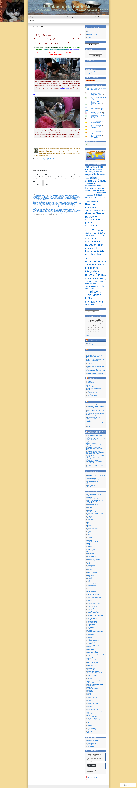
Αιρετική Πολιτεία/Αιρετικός (93, 572)
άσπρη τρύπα (90, 649)
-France (93, 202)
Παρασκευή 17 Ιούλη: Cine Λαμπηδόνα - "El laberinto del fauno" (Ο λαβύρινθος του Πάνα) (95, 459)
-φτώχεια (62, 195)
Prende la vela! (91, 382)
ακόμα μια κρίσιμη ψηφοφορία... (95, 417)
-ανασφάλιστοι (61, 197)
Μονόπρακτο (90, 394)
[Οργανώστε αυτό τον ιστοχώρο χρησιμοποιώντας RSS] (87, 340)
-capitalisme (94, 176)
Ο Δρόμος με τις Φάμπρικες (93, 605)
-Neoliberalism (72, 208)
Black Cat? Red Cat (92, 511)
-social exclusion (40, 211)
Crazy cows (90, 519)
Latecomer (89, 678)
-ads (87, 167)
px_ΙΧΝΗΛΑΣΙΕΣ (91, 700)
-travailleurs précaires (51, 213)
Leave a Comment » (41, 195)
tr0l (88, 723)
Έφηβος (89, 563)
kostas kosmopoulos (92, 675)
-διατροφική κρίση (49, 198)
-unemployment (60, 213)
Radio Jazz (89, 486)
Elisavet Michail (94, 108)
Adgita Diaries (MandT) (92, 498)
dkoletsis (89, 526)
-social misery (47, 211)
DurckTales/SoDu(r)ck (92, 528)
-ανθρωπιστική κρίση (75, 197)
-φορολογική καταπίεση (52, 196)
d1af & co (89, 522)
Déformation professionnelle (94, 523)
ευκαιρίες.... (89, 426)
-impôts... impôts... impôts (57, 204)
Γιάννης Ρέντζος (94, 88)
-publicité (89, 281)
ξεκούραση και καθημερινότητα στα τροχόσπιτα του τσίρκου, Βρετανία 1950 (95, 369)
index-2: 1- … (34, 20)
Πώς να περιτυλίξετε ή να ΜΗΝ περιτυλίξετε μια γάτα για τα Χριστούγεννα (94, 356)
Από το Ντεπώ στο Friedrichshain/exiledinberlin (93, 567)
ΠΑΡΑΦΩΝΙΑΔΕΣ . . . (92, 618)
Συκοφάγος (89, 630)
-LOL (93, 236)
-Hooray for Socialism (95, 216)
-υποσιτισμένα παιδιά (54, 195)
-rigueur (92, 284)
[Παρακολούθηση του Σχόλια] (86, 780)
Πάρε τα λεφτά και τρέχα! (93, 395)
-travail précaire (41, 213)
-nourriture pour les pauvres (55, 209)
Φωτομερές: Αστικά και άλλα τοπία (95, 648)
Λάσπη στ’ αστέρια (91, 591)
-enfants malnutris (68, 202)
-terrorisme (98, 289)
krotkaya (89, 677)
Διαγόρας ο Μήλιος (91, 577)
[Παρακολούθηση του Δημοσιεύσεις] (86, 777)
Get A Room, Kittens (92, 362)
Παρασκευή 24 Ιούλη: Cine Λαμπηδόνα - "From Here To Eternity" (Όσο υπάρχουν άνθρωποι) (95, 452)
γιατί (54, 17)
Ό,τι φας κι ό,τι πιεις (91, 565)
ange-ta (89, 505)
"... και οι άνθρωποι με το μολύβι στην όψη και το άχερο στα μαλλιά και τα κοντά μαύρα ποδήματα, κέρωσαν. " (95, 424)
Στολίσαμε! (89, 363)
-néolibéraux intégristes (95, 268)
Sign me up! (92, 765)
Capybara (89, 514)
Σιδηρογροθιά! (90, 386)
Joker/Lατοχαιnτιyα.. (92, 665)
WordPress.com (91, 746)
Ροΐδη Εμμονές (90, 627)
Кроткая (89, 529)
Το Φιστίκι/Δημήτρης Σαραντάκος (95, 645)
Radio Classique (91, 485)
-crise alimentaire (49, 202)
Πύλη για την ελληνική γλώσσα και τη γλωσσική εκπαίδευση (95, 477)
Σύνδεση (89, 741)
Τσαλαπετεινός (90, 636)
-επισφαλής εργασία (71, 198)
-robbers (99, 284)
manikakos (89, 690)
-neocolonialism (51, 208)
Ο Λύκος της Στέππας (92, 606)
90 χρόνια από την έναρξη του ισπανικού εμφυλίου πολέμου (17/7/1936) (94, 463)
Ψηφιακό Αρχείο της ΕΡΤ (93, 481)
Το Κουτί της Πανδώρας (93, 640)
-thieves (104, 289)
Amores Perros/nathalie (92, 504)
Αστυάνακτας (90, 571)
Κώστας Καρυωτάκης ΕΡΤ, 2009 (95, 373)
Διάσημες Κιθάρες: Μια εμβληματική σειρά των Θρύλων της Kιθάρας (95, 360)
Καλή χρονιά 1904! (91, 364)
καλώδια (90, 402)
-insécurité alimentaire (69, 204)
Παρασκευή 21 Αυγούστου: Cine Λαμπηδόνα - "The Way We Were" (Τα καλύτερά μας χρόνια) (95, 438)
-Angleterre (98, 169)
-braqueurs (103, 174)
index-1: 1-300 (94, 17)
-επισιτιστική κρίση (37, 199)
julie (91, 97)
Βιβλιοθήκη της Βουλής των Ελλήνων (96, 475)
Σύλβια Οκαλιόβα (91, 633)
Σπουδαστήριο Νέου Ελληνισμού (95, 479)
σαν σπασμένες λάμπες (92, 415)
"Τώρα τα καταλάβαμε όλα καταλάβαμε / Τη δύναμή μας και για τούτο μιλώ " (94, 420)
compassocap (90, 516)
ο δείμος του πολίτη (92, 663)
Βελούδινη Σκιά (90, 575)
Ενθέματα (89, 580)
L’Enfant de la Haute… (96, 92)
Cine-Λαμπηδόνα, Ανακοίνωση (94, 435)
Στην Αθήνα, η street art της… (98, 93)
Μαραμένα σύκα (91, 596)
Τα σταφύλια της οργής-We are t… (98, 89)
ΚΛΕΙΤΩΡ (89, 588)
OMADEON (90, 696)
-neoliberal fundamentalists (61, 208)
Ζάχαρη (89, 581)
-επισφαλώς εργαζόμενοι (60, 198)
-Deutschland (95, 189)
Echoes (89, 532)
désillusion (89, 525)
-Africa (92, 167)
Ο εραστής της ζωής (92, 611)
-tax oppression (55, 211)
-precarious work (47, 210)
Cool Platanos (90, 517)
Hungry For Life (91, 549)
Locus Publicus (91, 685)
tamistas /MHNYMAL (92, 716)
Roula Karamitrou (91, 705)
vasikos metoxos (91, 726)
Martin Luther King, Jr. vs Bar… (98, 113)
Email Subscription (92, 750)
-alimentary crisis (75, 201)
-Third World (93, 291)
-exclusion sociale (50, 203)
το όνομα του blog (44, 17)
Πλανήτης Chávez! (91, 397)
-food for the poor (76, 203)
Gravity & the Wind (91, 538)
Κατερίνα (89, 590)
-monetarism (94, 236)
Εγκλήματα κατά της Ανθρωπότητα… (95, 137)
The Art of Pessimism (92, 718)
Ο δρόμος (89, 609)
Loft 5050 (89, 687)
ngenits (89, 694)
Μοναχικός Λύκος (91, 602)
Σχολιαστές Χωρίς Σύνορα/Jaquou (95, 631)
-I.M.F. (93, 230)
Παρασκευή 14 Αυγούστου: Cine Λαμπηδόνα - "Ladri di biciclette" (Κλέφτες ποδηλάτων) (94, 442)
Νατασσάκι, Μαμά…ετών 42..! (94, 603)
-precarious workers (56, 210)
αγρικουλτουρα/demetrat (93, 652)
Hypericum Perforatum (95, 350)
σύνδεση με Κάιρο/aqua (93, 557)
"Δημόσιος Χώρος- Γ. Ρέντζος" (94, 494)
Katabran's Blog (91, 668)
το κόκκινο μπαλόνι (91, 560)
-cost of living (41, 202)
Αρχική (32, 17)
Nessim (89, 693)
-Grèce (99, 213)
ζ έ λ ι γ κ (89, 655)
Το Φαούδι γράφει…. (92, 642)
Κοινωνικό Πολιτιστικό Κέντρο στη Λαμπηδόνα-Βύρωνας (95, 432)
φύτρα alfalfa (90, 344)
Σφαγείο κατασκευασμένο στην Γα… (97, 109)
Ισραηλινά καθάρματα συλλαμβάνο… (96, 127)
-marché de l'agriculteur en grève (47, 206)
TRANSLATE (64, 17)
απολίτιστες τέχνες (91, 651)
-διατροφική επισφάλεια (38, 198)
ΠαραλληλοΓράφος (91, 619)
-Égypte (101, 305)
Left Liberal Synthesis (92, 682)
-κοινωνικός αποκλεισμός (54, 199)
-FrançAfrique (98, 205)
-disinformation (100, 190)
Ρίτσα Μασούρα (91, 624)
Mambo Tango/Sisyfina (92, 688)
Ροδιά (88, 628)
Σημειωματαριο (90, 634)
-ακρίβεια (55, 197)
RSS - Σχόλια (91, 780)
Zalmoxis (89, 732)
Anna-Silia (89, 507)
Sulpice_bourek (91, 713)
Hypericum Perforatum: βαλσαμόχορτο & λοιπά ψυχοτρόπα (94, 551)
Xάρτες (88, 391)
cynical (88, 520)
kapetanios (89, 666)
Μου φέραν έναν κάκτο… (93, 392)
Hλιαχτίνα (89, 546)
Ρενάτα (88, 625)
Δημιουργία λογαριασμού (93, 740)
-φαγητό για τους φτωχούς (39, 196)
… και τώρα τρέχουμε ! (92, 371)
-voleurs (96, 305)
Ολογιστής (89, 614)
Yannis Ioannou (91, 731)
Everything (89, 535)
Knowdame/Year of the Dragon (94, 669)
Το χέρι (88, 639)
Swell (88, 715)
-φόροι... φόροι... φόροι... (71, 195)
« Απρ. (87, 335)
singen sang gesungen (92, 709)
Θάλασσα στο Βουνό (92, 585)
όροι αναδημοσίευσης (78, 17)
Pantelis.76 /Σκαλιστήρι (92, 697)
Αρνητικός (89, 569)
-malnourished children (73, 205)
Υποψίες (89, 381)
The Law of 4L (90, 722)
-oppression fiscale (67, 209)
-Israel (93, 233)
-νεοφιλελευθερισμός (66, 199)
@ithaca (89, 495)
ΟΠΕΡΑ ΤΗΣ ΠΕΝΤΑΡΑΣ (93, 612)
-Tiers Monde (93, 293)
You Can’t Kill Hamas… (96, 121)
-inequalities (101, 230)
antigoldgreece (90, 510)
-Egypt (94, 193)
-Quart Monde (100, 282)
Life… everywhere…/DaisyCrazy (95, 684)
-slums (96, 286)
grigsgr (88, 543)
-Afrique (99, 167)
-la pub (100, 233)
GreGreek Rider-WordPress (93, 541)
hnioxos (89, 547)
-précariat (39, 210)
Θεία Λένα (89, 587)
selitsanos (89, 706)
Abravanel (89, 497)
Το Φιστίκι (89, 643)
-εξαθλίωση (45, 199)
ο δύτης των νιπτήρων (92, 662)
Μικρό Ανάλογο (90, 600)
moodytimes (90, 691)
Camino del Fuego (93, 378)
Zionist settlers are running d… (98, 130)
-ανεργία (67, 197)
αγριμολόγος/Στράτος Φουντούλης (95, 654)
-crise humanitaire (58, 202)
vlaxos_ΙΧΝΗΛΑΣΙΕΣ (92, 728)
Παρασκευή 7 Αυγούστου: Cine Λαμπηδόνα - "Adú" (94, 445)
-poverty (100, 278)
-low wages (64, 205)
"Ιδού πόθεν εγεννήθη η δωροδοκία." (96, 406)
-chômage (100, 180)
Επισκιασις (89, 578)
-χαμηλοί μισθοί (62, 196)
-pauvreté (74, 209)
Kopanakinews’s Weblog (93, 671)
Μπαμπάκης (90, 593)
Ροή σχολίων (90, 744)
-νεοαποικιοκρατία (46, 201)
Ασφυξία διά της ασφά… (96, 99)
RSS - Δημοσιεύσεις (93, 777)
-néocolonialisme (68, 206)
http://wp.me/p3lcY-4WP (47, 159)
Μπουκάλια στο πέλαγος (93, 594)
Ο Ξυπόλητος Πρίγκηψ (92, 608)
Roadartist (89, 702)
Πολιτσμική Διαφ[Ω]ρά (92, 621)
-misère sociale (60, 206)
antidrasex (89, 508)
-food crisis (69, 203)
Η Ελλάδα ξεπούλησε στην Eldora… (98, 119)
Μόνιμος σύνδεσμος (72, 213)
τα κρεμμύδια (39, 26)
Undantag (89, 725)
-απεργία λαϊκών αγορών (46, 197)
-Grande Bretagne (98, 210)
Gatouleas (89, 537)
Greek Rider (90, 540)
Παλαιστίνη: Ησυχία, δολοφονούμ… (95, 123)
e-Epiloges (89, 531)
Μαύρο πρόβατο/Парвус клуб (94, 597)
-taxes (61, 211)
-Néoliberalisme (42, 208)
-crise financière (93, 187)
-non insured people (43, 209)
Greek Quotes (94, 115)
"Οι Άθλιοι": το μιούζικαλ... (93, 404)
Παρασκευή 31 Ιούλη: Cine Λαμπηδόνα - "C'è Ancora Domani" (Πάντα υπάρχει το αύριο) (94, 448)
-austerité (98, 172)
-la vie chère (58, 205)
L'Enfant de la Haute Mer (68, 6)
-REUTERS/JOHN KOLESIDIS (58, 201)
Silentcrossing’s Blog (92, 708)
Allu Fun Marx (90, 502)
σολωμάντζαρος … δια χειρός (94, 559)
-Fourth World (94, 201)
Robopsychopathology (92, 703)
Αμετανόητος (90, 574)
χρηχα (88, 562)
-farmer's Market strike (60, 203)
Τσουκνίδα (89, 637)
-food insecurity (37, 204)
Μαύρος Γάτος (90, 599)
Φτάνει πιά (89, 646)
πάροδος (89, 554)
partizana (89, 699)
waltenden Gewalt (91, 729)
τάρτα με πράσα (91, 343)
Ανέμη (88, 474)
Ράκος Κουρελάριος (92, 622)
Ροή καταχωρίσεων (91, 743)
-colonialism (90, 183)
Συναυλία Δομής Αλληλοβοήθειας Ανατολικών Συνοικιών (94, 466)
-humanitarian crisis (46, 204)
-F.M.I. (95, 197)
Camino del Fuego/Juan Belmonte (95, 513)
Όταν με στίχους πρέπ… (96, 94)
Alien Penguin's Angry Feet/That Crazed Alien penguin (94, 501)
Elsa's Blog (89, 534)
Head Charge (90, 544)
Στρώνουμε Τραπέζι (94, 340)
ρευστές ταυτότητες (91, 556)
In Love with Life (91, 553)
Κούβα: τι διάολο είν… (96, 103)
